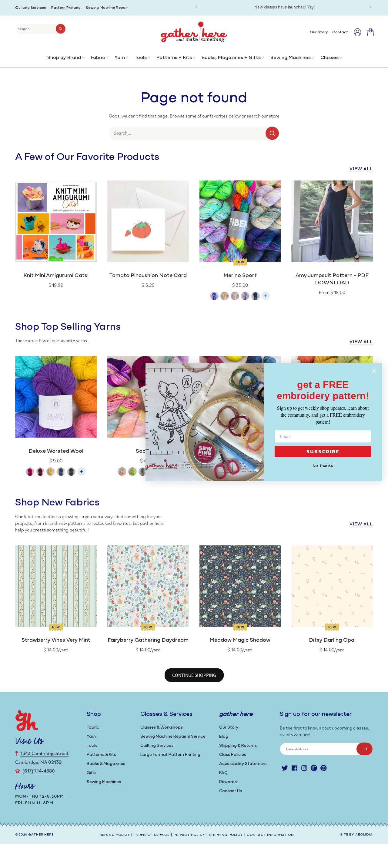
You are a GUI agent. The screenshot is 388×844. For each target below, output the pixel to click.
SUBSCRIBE (323, 451)
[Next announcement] (370, 7)
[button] (65, 59)
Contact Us (230, 791)
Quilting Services (30, 8)
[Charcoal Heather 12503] (71, 472)
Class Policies (232, 755)
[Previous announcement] (196, 7)
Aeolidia (364, 834)
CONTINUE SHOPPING (194, 675)
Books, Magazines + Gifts (231, 57)
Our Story (228, 727)
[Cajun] (224, 297)
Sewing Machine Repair (107, 8)
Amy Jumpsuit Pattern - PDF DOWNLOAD (332, 279)
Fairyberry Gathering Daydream (148, 640)
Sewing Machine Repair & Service (173, 736)
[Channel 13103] (61, 472)
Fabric (98, 57)
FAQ (223, 773)
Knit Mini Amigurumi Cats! (56, 276)
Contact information (270, 835)
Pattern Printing (66, 8)
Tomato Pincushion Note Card (148, 276)
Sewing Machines (290, 57)
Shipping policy (225, 835)
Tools (141, 57)
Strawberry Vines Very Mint (56, 640)
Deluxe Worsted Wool (55, 451)
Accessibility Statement (243, 764)
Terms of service (151, 835)
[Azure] (214, 297)
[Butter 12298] (50, 472)
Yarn (120, 57)
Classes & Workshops (161, 727)
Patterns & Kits (101, 755)
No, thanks (323, 465)
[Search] (60, 29)
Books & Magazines (106, 764)
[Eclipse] (255, 297)
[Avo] (132, 472)
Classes (329, 57)
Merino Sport (240, 276)
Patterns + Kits (174, 57)
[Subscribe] (364, 749)
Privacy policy (189, 835)
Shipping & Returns (238, 745)
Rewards (228, 782)
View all (361, 169)
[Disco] (245, 297)
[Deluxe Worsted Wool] (81, 474)
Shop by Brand (64, 57)
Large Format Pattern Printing (170, 755)
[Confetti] (235, 297)
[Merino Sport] (266, 298)
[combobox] (40, 29)
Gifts (91, 773)
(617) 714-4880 (38, 771)
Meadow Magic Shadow (239, 640)
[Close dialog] (374, 371)
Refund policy (115, 835)
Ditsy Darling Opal (332, 640)
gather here (41, 834)
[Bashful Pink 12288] (30, 472)
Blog (223, 736)
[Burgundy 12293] (40, 472)
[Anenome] (122, 472)
